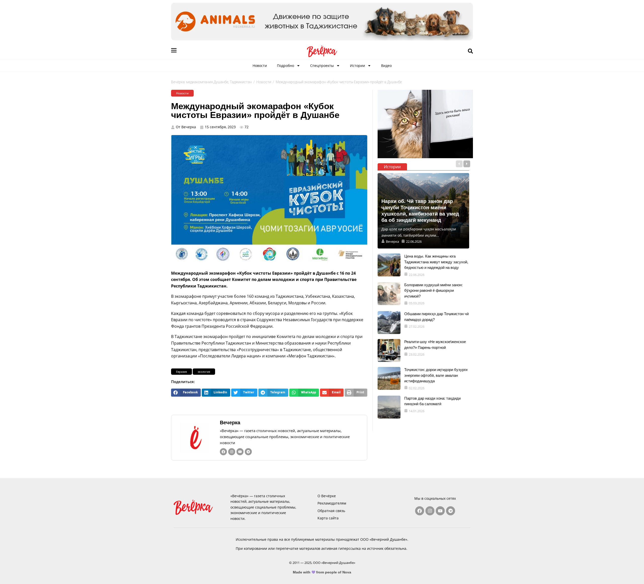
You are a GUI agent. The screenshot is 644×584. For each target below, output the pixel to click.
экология (204, 371)
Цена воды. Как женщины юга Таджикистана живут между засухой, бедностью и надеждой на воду (436, 262)
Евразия (181, 371)
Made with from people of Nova (322, 572)
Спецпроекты (322, 65)
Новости (260, 65)
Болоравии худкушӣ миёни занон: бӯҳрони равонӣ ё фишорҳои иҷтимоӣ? (433, 290)
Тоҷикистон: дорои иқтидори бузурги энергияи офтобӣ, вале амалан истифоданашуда (435, 375)
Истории (357, 65)
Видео (386, 65)
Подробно (285, 65)
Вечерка (230, 422)
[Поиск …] (470, 51)
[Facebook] (223, 451)
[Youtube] (240, 451)
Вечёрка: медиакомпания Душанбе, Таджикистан (211, 82)
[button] (186, 392)
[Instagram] (231, 451)
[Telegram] (248, 451)
